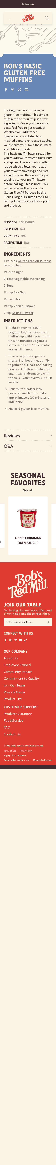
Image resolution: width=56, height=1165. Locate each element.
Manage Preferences (42, 760)
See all (28, 490)
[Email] (26, 89)
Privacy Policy (26, 750)
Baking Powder (22, 313)
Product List (13, 699)
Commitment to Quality (21, 678)
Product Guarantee (18, 714)
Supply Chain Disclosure (15, 755)
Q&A (8, 446)
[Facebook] (6, 89)
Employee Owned (17, 665)
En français (28, 4)
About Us (11, 658)
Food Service (13, 720)
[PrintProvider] (19, 89)
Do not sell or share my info (16, 760)
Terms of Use (10, 750)
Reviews (12, 435)
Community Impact (18, 672)
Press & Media (14, 692)
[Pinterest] (13, 89)
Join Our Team (14, 685)
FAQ (7, 727)
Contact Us (12, 734)
